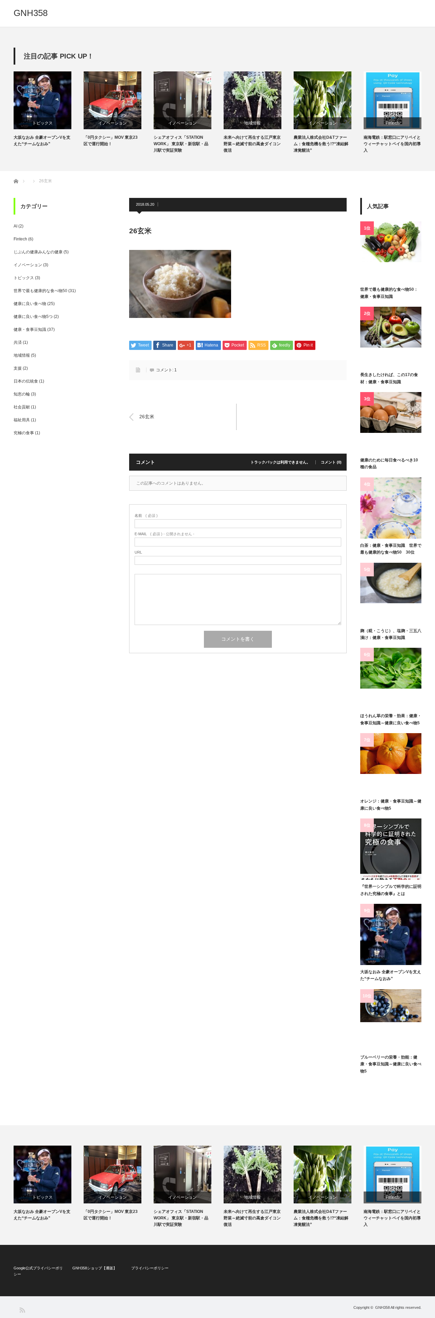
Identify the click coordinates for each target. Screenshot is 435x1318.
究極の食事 (24, 432)
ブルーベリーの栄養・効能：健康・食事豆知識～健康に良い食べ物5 (390, 1064)
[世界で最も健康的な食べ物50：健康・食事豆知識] (390, 252)
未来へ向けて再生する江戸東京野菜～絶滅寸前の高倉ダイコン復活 (252, 144)
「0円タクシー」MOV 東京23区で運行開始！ (111, 140)
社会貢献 (22, 407)
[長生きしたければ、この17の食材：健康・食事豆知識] (390, 337)
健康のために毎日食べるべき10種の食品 (389, 463)
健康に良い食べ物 (30, 303)
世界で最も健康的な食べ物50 (40, 290)
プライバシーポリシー (150, 1268)
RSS (22, 1309)
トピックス (42, 123)
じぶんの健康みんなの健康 (38, 252)
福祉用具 (22, 420)
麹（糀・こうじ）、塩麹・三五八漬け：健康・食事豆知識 (390, 634)
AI (15, 226)
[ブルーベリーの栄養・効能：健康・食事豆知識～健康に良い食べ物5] (390, 1019)
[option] (49, 109)
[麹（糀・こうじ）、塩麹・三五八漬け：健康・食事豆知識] (390, 593)
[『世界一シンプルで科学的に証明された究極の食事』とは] (390, 849)
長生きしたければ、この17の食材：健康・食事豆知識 (389, 378)
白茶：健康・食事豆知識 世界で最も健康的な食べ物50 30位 (390, 549)
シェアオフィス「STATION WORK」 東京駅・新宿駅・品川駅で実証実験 (181, 144)
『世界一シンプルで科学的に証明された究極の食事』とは (390, 890)
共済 (18, 342)
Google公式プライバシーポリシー (38, 1271)
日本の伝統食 (26, 381)
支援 (18, 368)
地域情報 (252, 123)
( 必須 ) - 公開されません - (164, 534)
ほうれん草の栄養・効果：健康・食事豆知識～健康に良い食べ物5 (390, 719)
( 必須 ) (146, 516)
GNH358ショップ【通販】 (94, 1268)
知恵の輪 (22, 394)
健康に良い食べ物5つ (33, 316)
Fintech (392, 123)
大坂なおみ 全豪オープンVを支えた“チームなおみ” (42, 140)
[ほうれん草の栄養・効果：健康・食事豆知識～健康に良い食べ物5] (390, 678)
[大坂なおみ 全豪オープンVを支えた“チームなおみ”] (390, 934)
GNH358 (31, 13)
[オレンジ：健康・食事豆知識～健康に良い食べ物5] (390, 763)
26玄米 (146, 417)
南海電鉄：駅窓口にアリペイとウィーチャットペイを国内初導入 (392, 144)
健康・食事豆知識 (30, 329)
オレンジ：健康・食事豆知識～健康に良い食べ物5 (390, 804)
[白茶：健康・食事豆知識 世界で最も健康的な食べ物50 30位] (390, 508)
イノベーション (112, 123)
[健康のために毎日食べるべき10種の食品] (390, 422)
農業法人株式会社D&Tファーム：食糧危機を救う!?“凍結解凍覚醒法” (321, 144)
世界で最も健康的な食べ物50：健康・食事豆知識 (389, 293)
